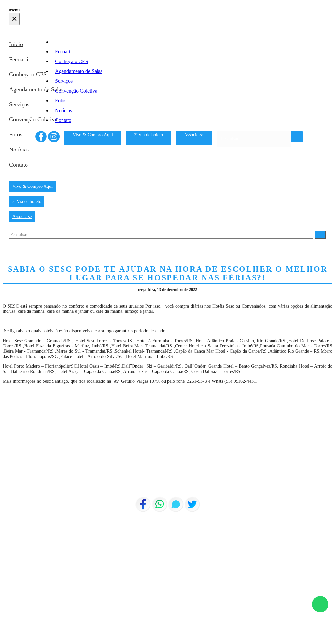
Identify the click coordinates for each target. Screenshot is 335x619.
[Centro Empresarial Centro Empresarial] (167, 29)
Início (61, 41)
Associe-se (193, 135)
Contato (63, 120)
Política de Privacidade (24, 613)
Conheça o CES (71, 61)
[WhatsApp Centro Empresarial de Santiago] (320, 604)
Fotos (60, 100)
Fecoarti (63, 51)
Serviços (64, 81)
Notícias (63, 110)
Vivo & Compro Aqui (93, 135)
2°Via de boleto (148, 135)
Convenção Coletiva (76, 91)
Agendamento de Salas (78, 71)
